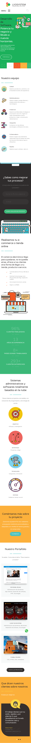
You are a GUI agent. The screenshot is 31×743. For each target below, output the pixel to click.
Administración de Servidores (15, 589)
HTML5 (12, 659)
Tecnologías (17, 593)
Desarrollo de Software (19, 591)
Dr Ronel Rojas (15, 587)
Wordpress (21, 659)
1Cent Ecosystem (15, 623)
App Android (8, 591)
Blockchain (24, 625)
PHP (12, 593)
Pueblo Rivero (15, 657)
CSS (8, 659)
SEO (16, 659)
